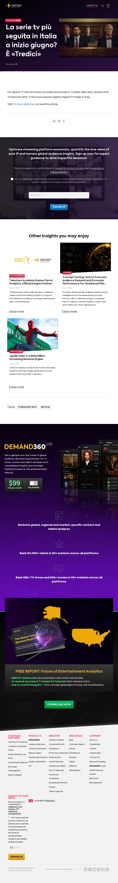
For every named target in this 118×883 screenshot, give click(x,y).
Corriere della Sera (24, 104)
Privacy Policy (67, 869)
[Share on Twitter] (59, 121)
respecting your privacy (70, 168)
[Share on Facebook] (63, 121)
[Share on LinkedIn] (54, 121)
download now (59, 704)
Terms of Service (52, 869)
